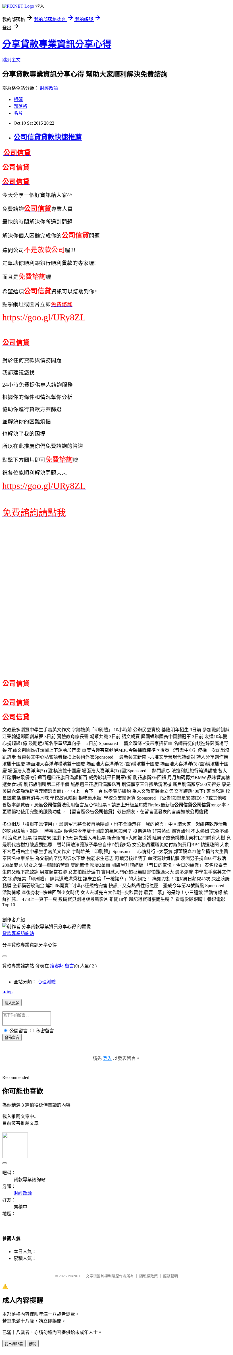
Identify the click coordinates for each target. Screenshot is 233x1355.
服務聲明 (170, 1276)
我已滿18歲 (14, 1344)
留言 (69, 965)
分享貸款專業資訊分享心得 (56, 44)
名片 (18, 113)
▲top (7, 991)
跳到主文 (11, 59)
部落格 (20, 106)
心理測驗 (47, 981)
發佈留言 (12, 1037)
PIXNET (74, 1276)
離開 (32, 1344)
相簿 (18, 99)
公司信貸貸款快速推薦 (48, 137)
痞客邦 (57, 965)
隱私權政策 (148, 1276)
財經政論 (49, 88)
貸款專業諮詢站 (18, 933)
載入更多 (12, 1003)
